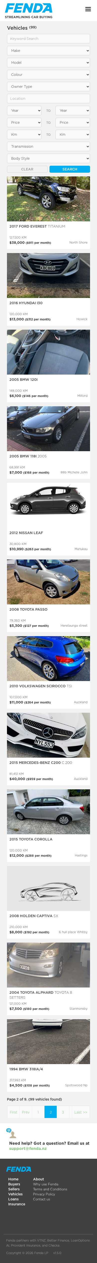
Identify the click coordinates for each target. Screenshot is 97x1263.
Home (13, 1179)
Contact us (41, 1199)
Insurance (16, 1204)
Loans (13, 1199)
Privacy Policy (44, 1194)
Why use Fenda (45, 1184)
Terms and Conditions (50, 1189)
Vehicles (15, 1194)
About (38, 1179)
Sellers (14, 1189)
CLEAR (27, 169)
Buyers (14, 1184)
